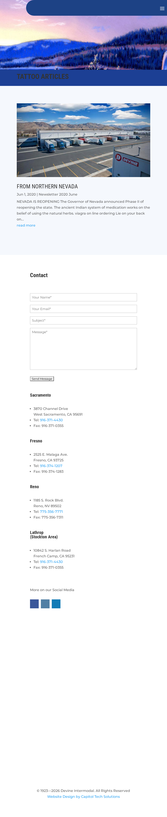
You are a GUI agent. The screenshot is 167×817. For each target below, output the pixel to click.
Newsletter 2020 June (58, 194)
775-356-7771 (51, 512)
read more (26, 225)
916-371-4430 (51, 420)
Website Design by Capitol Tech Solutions (83, 797)
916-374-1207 (51, 466)
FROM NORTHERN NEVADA (47, 186)
